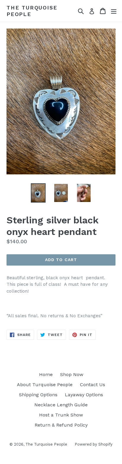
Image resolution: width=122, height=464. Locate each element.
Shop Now (71, 374)
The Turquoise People (32, 10)
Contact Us (92, 384)
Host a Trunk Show (61, 415)
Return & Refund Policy (61, 425)
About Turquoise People (45, 384)
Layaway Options (84, 394)
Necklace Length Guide (61, 405)
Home (46, 374)
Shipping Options (38, 394)
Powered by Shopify (94, 444)
